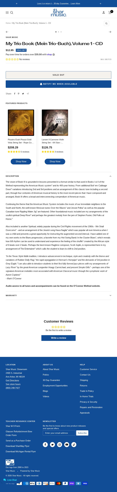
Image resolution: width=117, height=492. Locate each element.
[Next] (110, 32)
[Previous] (7, 32)
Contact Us (85, 374)
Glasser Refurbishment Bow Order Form (19, 433)
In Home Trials (86, 396)
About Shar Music (51, 369)
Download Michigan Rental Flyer (21, 451)
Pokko (46, 374)
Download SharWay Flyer (17, 446)
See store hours (13, 384)
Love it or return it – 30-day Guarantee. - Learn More (58, 3)
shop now (21, 161)
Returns (83, 385)
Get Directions (12, 380)
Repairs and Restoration (91, 407)
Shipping (84, 380)
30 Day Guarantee (51, 380)
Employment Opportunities (55, 385)
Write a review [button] (58, 338)
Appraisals (85, 413)
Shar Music (12, 37)
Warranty (11, 296)
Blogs (45, 391)
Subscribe (82, 433)
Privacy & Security (88, 402)
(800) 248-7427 (13, 388)
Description (12, 176)
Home (8, 23)
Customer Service (88, 369)
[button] (11, 12)
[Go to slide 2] (58, 31)
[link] (58, 12)
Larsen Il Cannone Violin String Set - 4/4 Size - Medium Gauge (53, 141)
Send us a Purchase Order (18, 440)
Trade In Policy (87, 391)
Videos (46, 396)
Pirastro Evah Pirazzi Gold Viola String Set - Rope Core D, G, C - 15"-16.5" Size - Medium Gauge (20, 141)
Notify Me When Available (60, 84)
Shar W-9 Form (13, 426)
